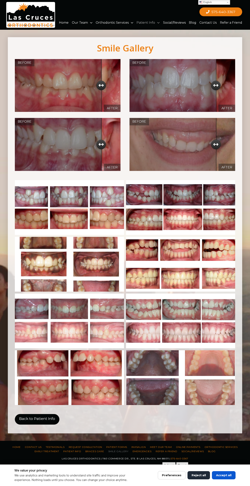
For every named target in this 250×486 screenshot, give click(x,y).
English (207, 2)
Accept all (223, 475)
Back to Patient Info (37, 418)
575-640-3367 (179, 458)
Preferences (171, 475)
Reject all (199, 475)
